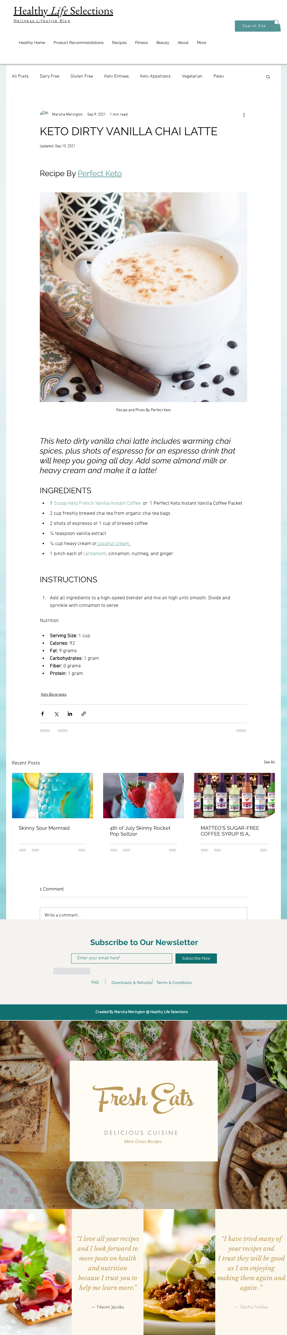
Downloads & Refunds (132, 982)
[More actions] (243, 114)
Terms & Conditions (174, 982)
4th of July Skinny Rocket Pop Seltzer (140, 831)
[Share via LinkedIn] (70, 713)
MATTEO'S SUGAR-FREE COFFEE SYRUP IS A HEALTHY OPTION (230, 831)
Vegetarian (192, 76)
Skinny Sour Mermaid (44, 828)
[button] (276, 26)
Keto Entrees (116, 76)
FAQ (95, 982)
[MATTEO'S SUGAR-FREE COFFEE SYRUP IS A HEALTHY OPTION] (234, 795)
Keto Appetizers (155, 76)
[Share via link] (83, 713)
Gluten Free (82, 76)
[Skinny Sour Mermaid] (52, 795)
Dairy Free (49, 76)
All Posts (20, 76)
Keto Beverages (54, 694)
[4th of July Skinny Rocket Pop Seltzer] (143, 795)
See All (269, 762)
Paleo (219, 76)
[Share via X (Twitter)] (56, 713)
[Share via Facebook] (42, 713)
